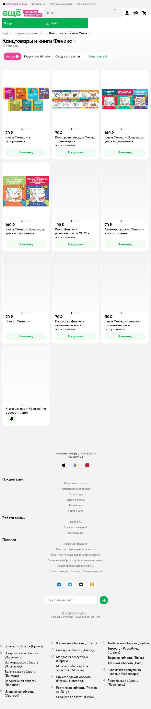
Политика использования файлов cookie (75, 554)
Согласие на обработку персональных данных (75, 560)
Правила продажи (75, 543)
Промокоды (75, 494)
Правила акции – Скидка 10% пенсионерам (75, 571)
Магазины (75, 505)
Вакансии (75, 521)
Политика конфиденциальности (75, 549)
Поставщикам (75, 532)
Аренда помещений (75, 527)
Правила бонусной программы (75, 565)
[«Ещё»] (22, 13)
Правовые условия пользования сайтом (75, 616)
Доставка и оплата (75, 483)
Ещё (5, 33)
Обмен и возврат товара (75, 488)
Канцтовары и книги (27, 33)
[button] (51, 23)
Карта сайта (75, 510)
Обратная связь (75, 499)
